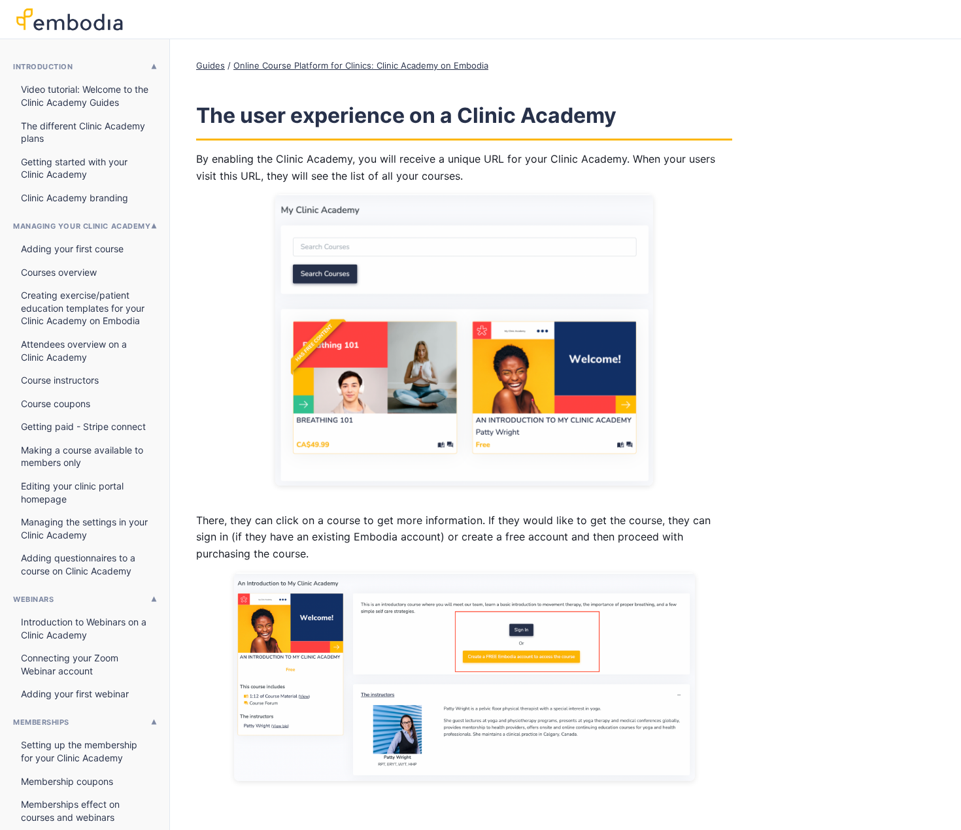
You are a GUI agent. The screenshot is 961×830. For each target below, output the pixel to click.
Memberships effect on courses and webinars (70, 811)
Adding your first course (72, 248)
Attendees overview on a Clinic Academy (74, 351)
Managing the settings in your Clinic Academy (84, 528)
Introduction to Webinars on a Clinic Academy (83, 628)
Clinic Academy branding (74, 197)
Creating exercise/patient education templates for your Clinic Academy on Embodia (82, 308)
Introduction (43, 66)
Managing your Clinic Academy (81, 226)
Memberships (41, 722)
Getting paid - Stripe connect (83, 426)
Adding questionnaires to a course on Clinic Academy (78, 564)
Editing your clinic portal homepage (72, 492)
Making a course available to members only (82, 456)
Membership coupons (67, 781)
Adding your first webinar (75, 693)
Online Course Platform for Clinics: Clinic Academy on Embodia (360, 65)
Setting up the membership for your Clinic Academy (79, 751)
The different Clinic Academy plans (83, 132)
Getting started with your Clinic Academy (74, 168)
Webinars (33, 599)
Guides (210, 65)
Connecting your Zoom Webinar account (69, 664)
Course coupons (55, 403)
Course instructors (60, 380)
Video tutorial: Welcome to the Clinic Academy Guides (84, 96)
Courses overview (59, 272)
